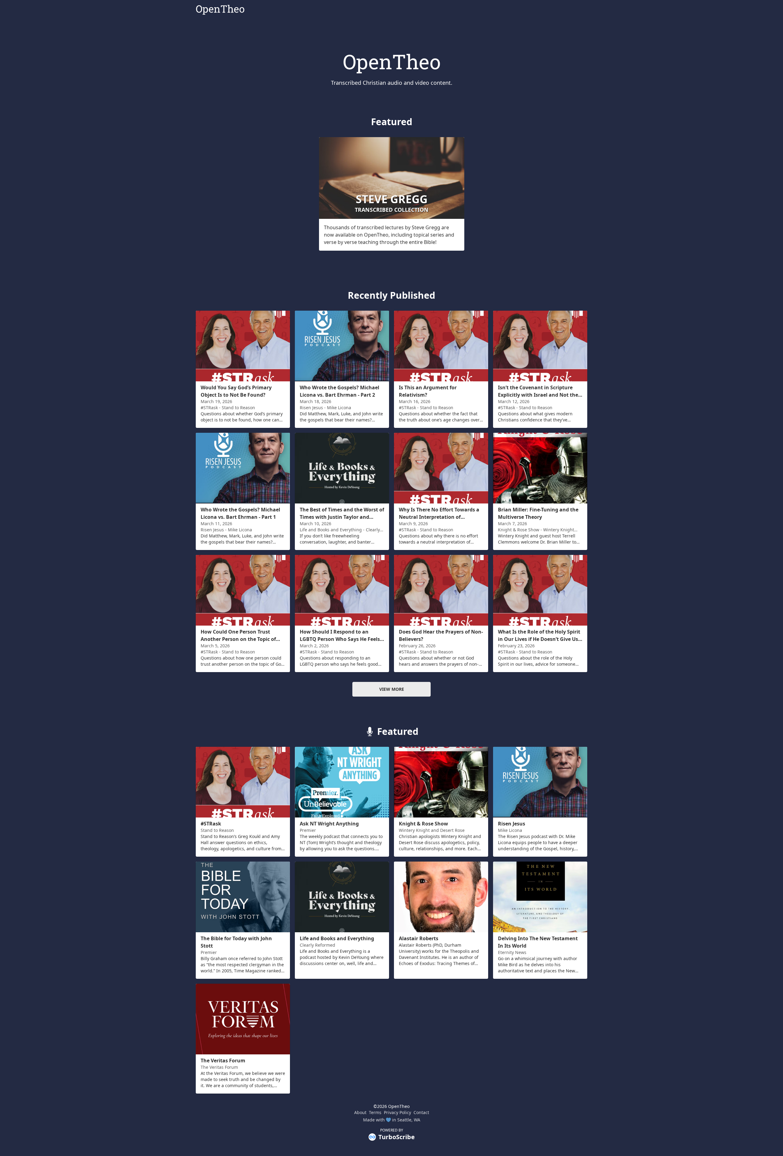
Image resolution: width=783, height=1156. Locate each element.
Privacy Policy (397, 1112)
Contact (421, 1112)
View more (391, 689)
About (360, 1112)
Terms (375, 1112)
